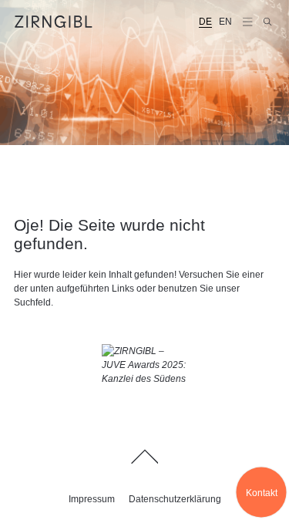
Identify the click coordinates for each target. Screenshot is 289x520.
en (225, 21)
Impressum (92, 499)
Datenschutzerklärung (175, 499)
